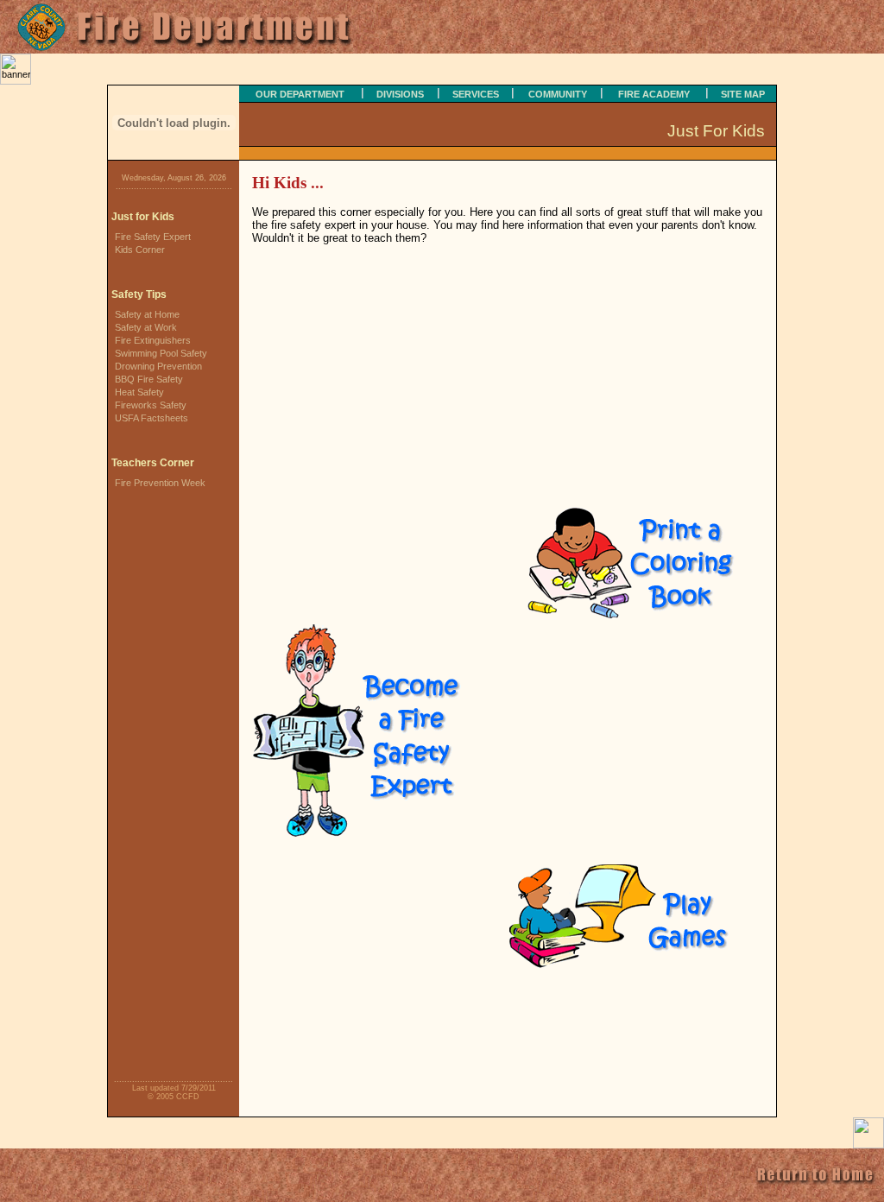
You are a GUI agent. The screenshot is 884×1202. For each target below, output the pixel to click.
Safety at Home (147, 314)
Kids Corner (140, 249)
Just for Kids (142, 217)
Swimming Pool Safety (161, 353)
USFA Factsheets (151, 418)
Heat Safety (139, 392)
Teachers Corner (152, 463)
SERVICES (475, 94)
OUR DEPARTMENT (300, 94)
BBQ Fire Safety (149, 379)
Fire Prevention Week (160, 483)
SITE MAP (743, 94)
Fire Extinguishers (153, 340)
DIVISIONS (400, 94)
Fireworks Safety (150, 405)
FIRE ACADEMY (654, 94)
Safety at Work (146, 327)
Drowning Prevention (158, 366)
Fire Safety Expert (153, 236)
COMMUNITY (557, 94)
